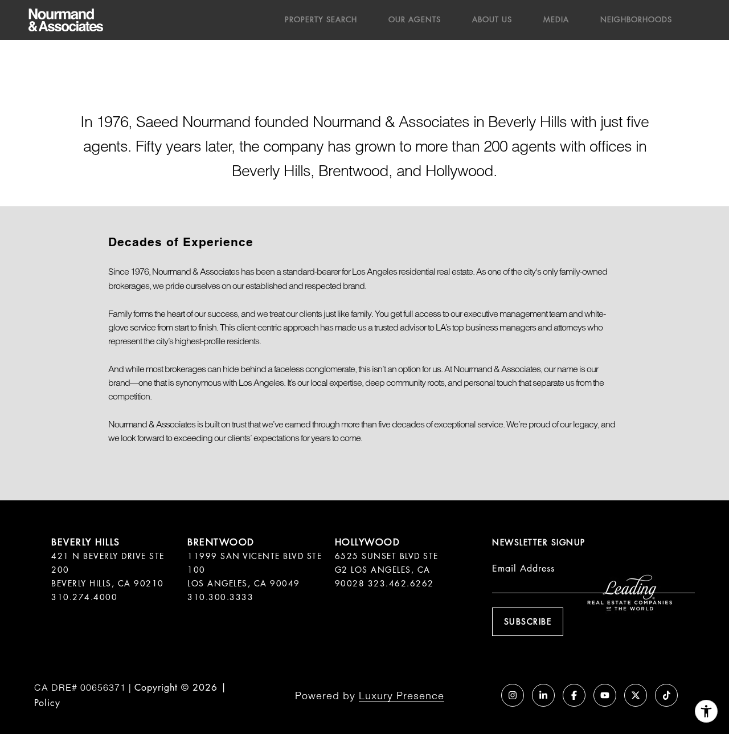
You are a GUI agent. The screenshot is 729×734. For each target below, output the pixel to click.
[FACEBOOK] (574, 695)
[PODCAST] (481, 695)
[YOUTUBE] (604, 695)
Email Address (523, 568)
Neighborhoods (636, 20)
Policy (47, 703)
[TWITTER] (635, 695)
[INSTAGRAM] (512, 695)
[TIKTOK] (666, 695)
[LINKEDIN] (543, 695)
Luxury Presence (401, 695)
